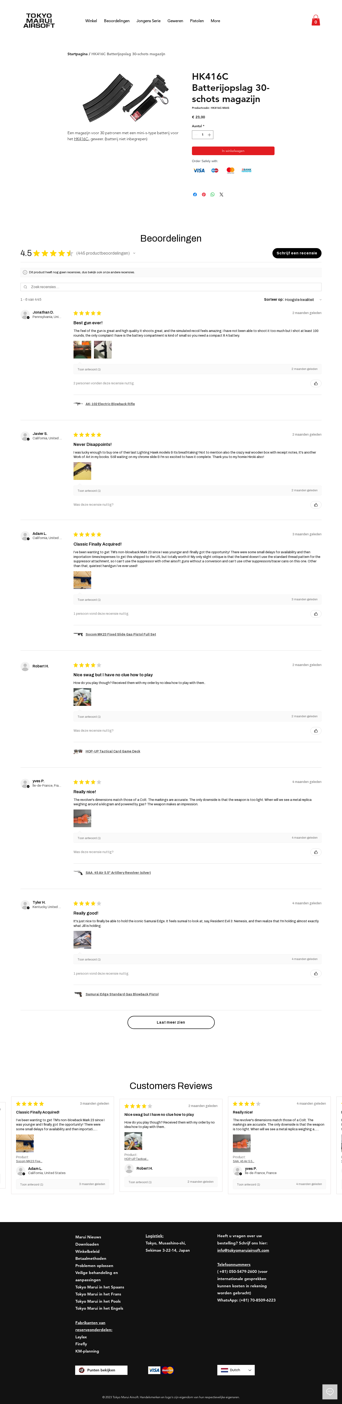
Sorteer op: (274, 299)
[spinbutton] (202, 135)
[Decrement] (195, 135)
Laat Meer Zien (302, 1261)
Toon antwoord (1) (89, 369)
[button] (315, 20)
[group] (171, 1118)
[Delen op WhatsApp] (212, 194)
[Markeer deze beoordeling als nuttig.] (316, 383)
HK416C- (82, 139)
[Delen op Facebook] (195, 194)
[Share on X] (221, 194)
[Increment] (210, 135)
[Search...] (301, 21)
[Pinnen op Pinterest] (204, 194)
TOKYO (39, 15)
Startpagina (77, 54)
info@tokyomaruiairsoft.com (243, 1381)
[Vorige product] (26, 1092)
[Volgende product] (316, 1092)
